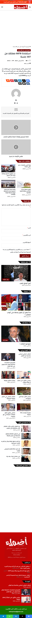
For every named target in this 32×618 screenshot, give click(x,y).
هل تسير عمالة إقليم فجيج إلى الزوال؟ (12, 450)
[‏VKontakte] (27, 83)
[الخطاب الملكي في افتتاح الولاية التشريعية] (8, 391)
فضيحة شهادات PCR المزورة (25, 414)
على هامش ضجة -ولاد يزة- (13, 456)
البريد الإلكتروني (26, 235)
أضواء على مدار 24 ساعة (19, 46)
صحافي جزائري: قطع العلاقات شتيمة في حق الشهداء (9, 415)
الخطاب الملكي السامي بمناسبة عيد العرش (25, 355)
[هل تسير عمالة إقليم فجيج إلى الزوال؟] (26, 451)
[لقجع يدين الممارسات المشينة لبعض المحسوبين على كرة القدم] (8, 357)
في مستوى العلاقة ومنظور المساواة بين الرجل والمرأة (13, 435)
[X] (23, 80)
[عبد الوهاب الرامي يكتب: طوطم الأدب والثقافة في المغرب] (26, 428)
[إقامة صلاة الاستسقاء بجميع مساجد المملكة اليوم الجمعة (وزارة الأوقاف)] (8, 184)
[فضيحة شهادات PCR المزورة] (24, 407)
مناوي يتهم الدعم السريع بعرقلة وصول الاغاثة (19, 570)
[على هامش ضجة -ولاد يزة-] (26, 459)
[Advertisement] (16, 28)
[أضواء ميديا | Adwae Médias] (21, 7)
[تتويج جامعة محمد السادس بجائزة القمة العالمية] (24, 184)
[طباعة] (19, 83)
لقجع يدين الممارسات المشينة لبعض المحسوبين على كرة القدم (8, 364)
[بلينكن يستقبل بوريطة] (8, 375)
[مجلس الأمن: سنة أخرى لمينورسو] (24, 391)
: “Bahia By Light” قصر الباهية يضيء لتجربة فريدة (16, 2)
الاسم (29, 228)
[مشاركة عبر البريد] (23, 83)
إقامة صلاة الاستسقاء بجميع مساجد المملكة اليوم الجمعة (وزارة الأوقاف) (9, 191)
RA (28, 60)
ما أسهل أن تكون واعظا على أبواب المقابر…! (19, 313)
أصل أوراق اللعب (25, 283)
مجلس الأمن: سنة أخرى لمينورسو (25, 398)
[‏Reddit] (7, 80)
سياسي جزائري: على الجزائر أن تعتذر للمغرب (24, 381)
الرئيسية (28, 46)
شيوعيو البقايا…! (25, 343)
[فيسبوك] (27, 80)
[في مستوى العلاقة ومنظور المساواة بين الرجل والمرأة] (26, 436)
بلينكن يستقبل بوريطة (9, 380)
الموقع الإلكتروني (27, 242)
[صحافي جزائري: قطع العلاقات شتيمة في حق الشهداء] (8, 407)
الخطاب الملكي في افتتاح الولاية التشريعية (8, 398)
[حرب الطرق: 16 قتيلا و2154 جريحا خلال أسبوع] (8, 168)
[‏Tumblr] (15, 80)
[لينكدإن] (19, 80)
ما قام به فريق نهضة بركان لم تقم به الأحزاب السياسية (10, 442)
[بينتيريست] (11, 80)
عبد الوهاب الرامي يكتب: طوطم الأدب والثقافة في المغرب (12, 427)
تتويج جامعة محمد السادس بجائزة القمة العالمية (25, 191)
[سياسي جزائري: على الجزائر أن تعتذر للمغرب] (24, 375)
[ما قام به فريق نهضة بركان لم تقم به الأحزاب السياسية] (26, 443)
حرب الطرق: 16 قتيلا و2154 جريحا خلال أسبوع (8, 175)
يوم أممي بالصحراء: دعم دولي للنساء (24, 166)
